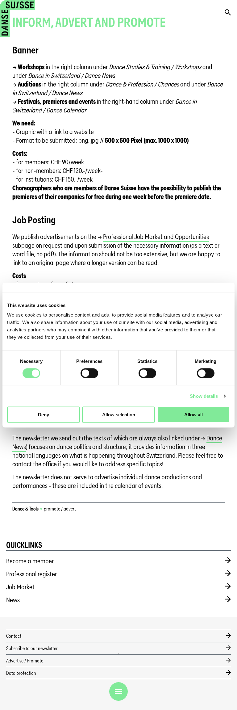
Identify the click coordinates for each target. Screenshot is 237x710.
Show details (204, 395)
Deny (43, 414)
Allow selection (118, 414)
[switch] (89, 373)
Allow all (193, 414)
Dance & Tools (25, 509)
